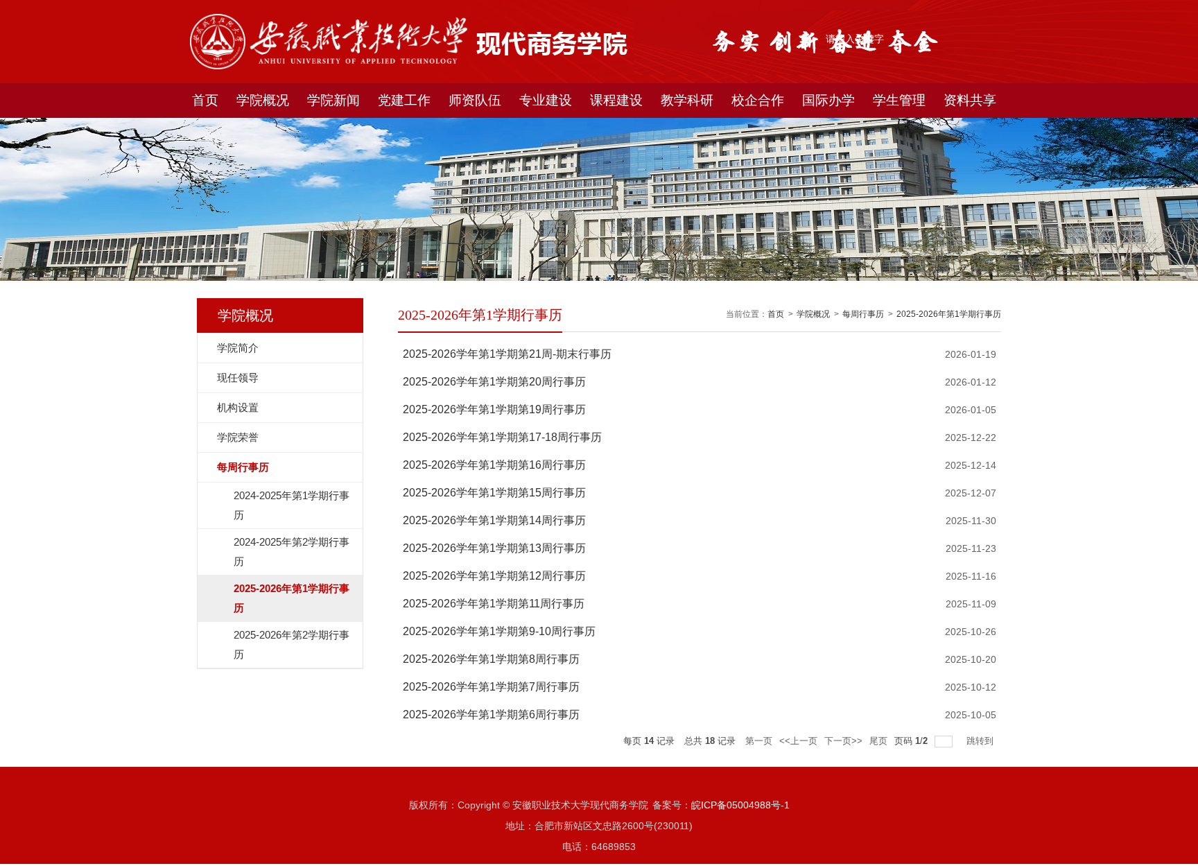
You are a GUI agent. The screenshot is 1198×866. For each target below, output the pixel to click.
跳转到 (981, 741)
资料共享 (970, 100)
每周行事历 (863, 314)
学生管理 (899, 100)
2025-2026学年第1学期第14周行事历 (494, 520)
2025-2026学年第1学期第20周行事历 (494, 382)
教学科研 (687, 100)
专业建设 (545, 100)
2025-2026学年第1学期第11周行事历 (493, 603)
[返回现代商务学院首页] (328, 18)
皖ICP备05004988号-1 (740, 805)
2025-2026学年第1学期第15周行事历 (494, 493)
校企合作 (757, 100)
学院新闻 (333, 100)
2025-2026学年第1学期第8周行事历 (491, 659)
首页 (205, 100)
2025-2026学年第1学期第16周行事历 (494, 465)
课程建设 (616, 100)
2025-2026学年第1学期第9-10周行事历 (499, 631)
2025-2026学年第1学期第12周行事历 (494, 576)
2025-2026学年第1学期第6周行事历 (491, 714)
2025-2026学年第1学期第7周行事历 (491, 687)
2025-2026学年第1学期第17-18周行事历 (502, 437)
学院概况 (262, 100)
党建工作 (404, 100)
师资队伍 (475, 100)
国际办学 (828, 100)
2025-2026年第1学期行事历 (948, 314)
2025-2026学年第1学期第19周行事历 (494, 409)
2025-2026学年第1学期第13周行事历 (494, 548)
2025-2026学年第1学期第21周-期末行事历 (507, 354)
